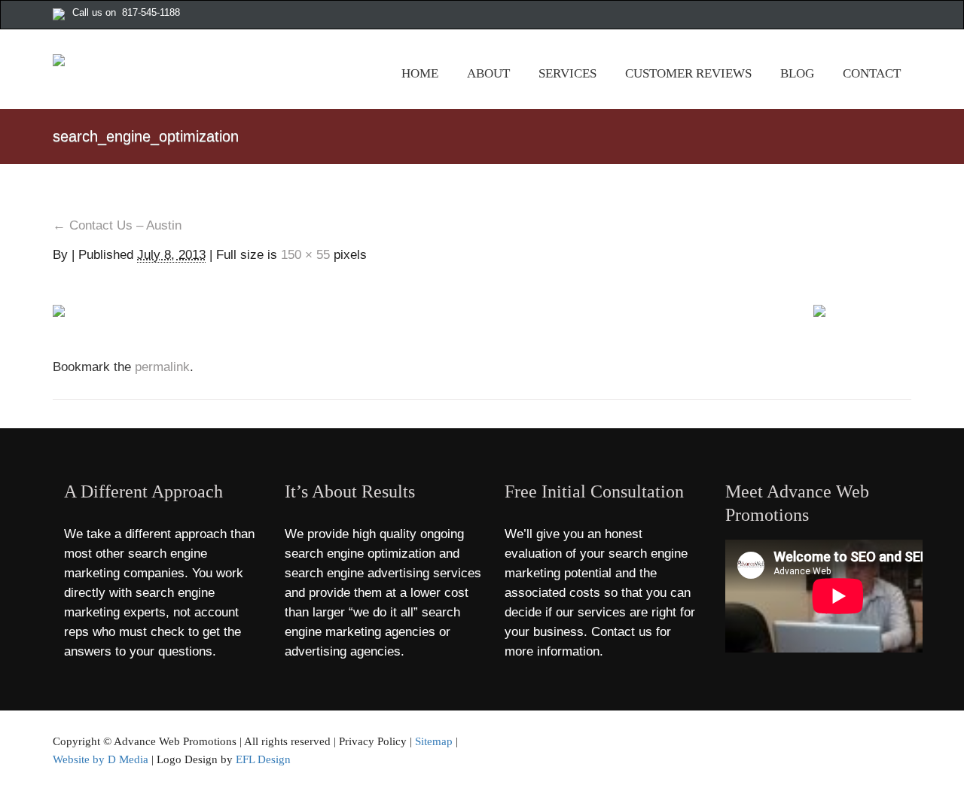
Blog (797, 73)
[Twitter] (858, 16)
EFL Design (263, 759)
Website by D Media (100, 759)
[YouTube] (889, 16)
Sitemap (434, 741)
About (488, 73)
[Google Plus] (874, 16)
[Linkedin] (905, 16)
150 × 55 (305, 255)
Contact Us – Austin (117, 225)
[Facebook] (842, 16)
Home (419, 73)
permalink (160, 367)
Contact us (621, 632)
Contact (872, 73)
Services (567, 73)
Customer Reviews (688, 73)
